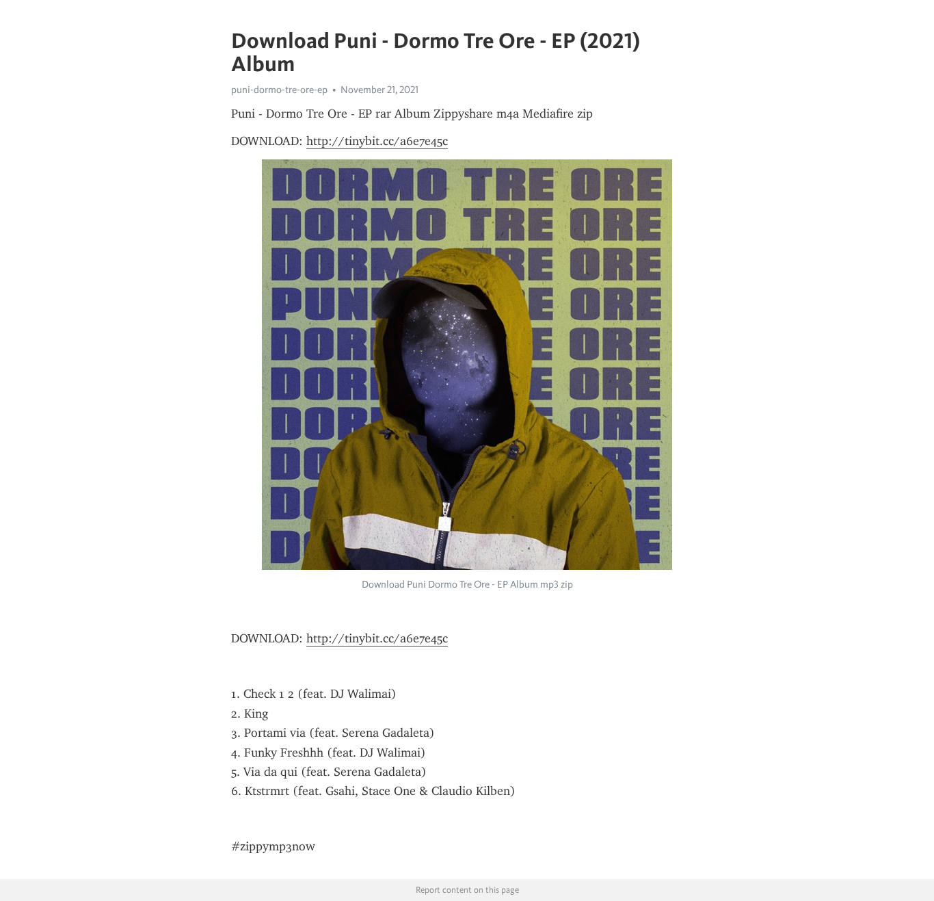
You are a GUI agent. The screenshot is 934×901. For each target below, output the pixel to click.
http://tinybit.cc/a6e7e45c (377, 140)
